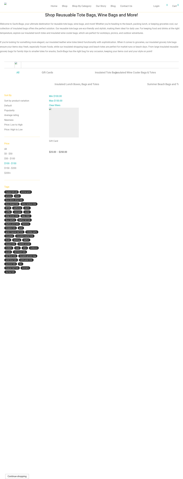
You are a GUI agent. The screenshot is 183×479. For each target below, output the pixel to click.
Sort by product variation (16, 100)
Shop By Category (81, 6)
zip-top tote (10, 272)
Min (55, 96)
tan (20, 264)
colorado (17, 212)
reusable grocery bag (28, 256)
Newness (8, 120)
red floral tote (11, 256)
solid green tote (26, 260)
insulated (9, 236)
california (17, 208)
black (17, 196)
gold (21, 228)
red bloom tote (20, 252)
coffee (8, 212)
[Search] (148, 6)
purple (8, 252)
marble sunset (24, 244)
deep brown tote (12, 216)
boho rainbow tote (29, 204)
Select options (55, 160)
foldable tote (10, 228)
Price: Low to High (13, 124)
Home (54, 6)
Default (8, 105)
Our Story (101, 6)
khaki (8, 240)
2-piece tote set (11, 192)
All (5, 149)
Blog (113, 6)
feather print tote (12, 224)
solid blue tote (11, 260)
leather (26, 240)
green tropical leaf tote (14, 232)
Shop (64, 6)
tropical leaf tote (12, 268)
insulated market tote (25, 236)
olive (25, 248)
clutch (27, 208)
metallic (9, 248)
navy (17, 248)
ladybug (17, 240)
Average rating (11, 115)
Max (55, 100)
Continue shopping (17, 476)
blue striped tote (12, 204)
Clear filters (54, 105)
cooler (27, 212)
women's (25, 268)
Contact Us (126, 6)
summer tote (11, 264)
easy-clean (26, 216)
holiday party (32, 232)
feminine (25, 224)
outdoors (33, 248)
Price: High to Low (13, 129)
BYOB (8, 208)
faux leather (10, 220)
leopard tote (10, 244)
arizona (9, 196)
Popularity (9, 110)
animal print (25, 192)
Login (156, 6)
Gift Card (53, 141)
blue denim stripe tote (14, 200)
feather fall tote (24, 220)
